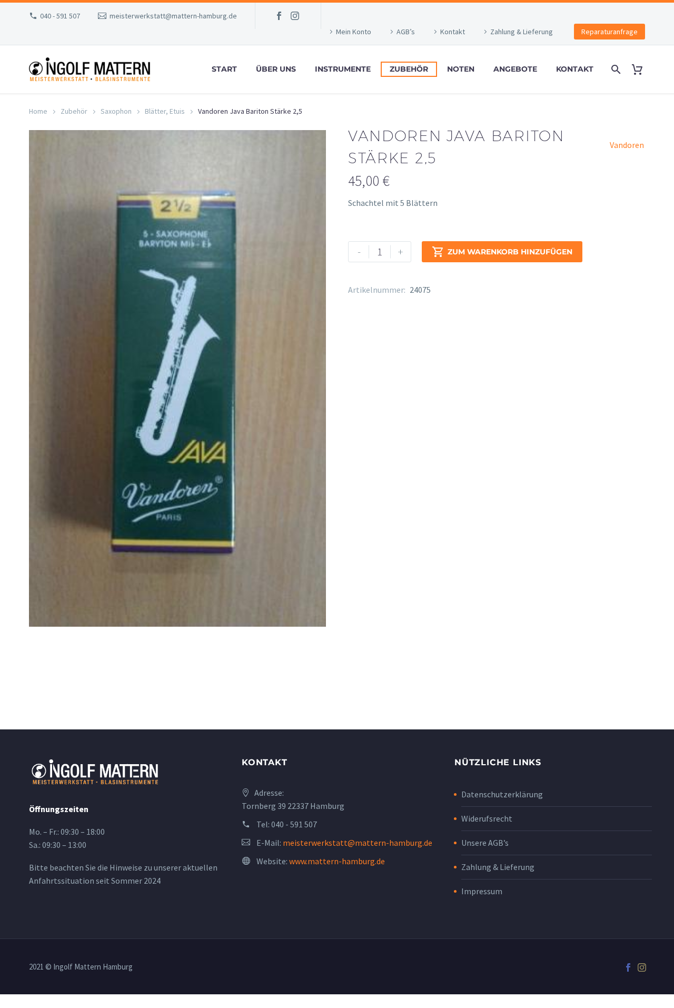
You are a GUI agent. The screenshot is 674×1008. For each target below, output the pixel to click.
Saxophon (116, 111)
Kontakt (452, 31)
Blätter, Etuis (165, 111)
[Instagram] (295, 16)
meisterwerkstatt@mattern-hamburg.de (173, 16)
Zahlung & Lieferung (521, 31)
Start (224, 69)
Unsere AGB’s (485, 842)
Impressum (481, 891)
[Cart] (641, 69)
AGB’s (406, 31)
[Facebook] (279, 16)
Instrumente (343, 69)
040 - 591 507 (60, 16)
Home (38, 111)
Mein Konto (353, 31)
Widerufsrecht (486, 818)
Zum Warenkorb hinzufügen (502, 251)
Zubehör (409, 69)
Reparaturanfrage (609, 31)
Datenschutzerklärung (502, 794)
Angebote (515, 69)
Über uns (276, 69)
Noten (460, 69)
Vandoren (627, 145)
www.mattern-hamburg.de (337, 861)
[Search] (614, 69)
